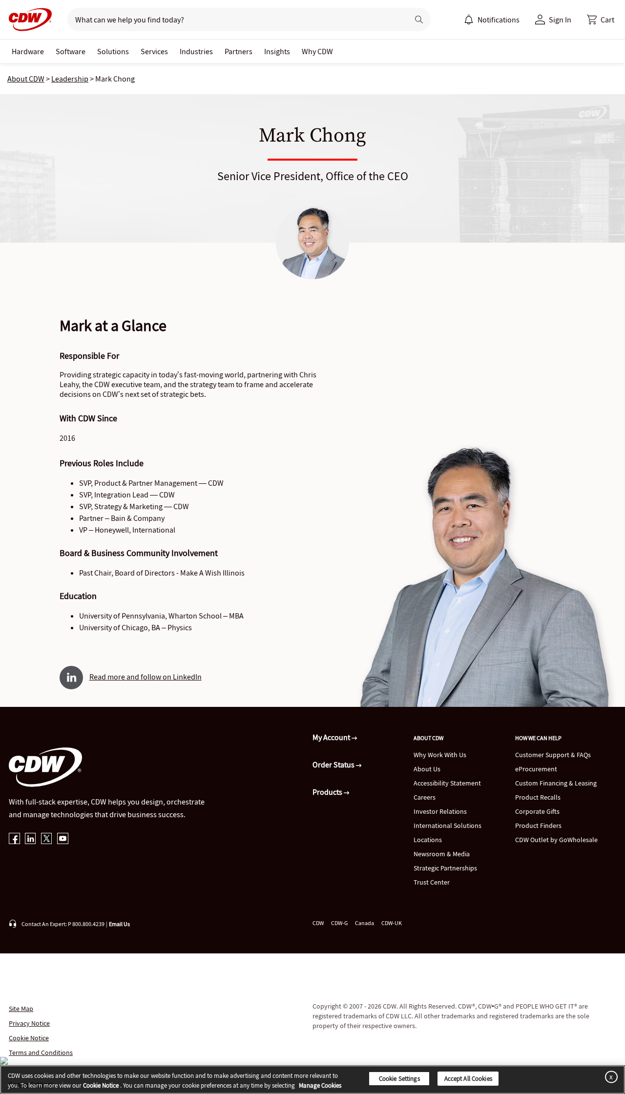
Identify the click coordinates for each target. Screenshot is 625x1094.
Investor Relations (440, 811)
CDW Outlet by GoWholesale (556, 839)
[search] (234, 19)
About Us (427, 768)
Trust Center (432, 882)
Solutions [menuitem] (113, 51)
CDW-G (339, 923)
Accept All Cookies (468, 1078)
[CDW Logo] (27, 19)
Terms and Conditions (41, 1052)
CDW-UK (391, 923)
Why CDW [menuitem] (317, 51)
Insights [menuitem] (277, 51)
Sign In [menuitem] (560, 19)
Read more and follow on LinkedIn (145, 676)
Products (328, 792)
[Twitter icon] (46, 839)
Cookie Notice (29, 1037)
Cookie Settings (399, 1078)
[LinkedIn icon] (30, 839)
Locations (428, 839)
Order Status (334, 764)
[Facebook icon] (14, 839)
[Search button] (419, 19)
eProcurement (536, 768)
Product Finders (538, 825)
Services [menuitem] (154, 51)
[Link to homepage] (27, 19)
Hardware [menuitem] (28, 51)
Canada (364, 923)
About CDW (25, 78)
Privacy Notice (29, 1023)
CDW (318, 923)
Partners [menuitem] (238, 51)
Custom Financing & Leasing (556, 783)
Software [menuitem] (70, 51)
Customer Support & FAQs (553, 754)
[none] (28, 51)
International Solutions (447, 825)
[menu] (491, 19)
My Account (332, 737)
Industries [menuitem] (196, 51)
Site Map (21, 1008)
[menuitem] (469, 19)
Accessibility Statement (447, 783)
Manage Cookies (320, 1085)
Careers (425, 797)
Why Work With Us (440, 754)
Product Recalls (538, 797)
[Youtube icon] (62, 839)
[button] (600, 19)
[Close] (609, 1077)
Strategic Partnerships (445, 868)
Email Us (119, 924)
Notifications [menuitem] (499, 19)
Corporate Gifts (537, 811)
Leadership (69, 78)
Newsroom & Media (442, 853)
